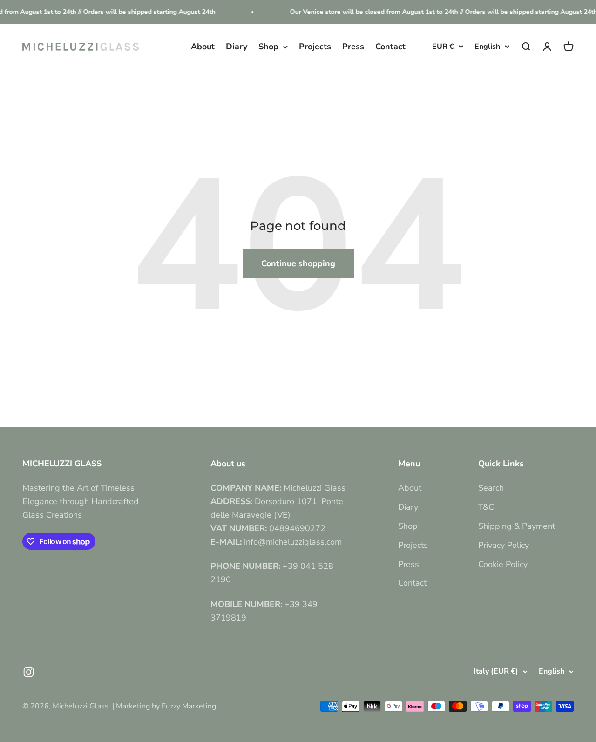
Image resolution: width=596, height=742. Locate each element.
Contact (390, 46)
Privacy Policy (503, 545)
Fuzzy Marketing (189, 706)
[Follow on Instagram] (28, 672)
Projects (315, 46)
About (203, 46)
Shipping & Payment (516, 526)
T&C (486, 507)
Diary (236, 46)
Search (491, 487)
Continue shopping (298, 263)
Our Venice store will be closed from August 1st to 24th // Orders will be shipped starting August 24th (434, 11)
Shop (268, 46)
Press (353, 46)
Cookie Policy (503, 564)
